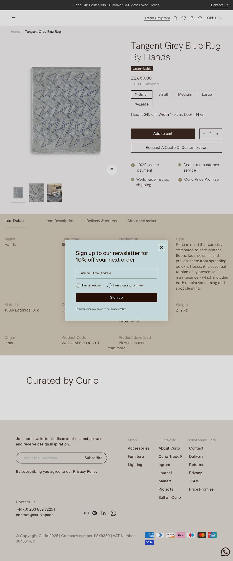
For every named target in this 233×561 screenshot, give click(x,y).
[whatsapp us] (225, 552)
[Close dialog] (161, 247)
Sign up (116, 297)
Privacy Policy (118, 309)
